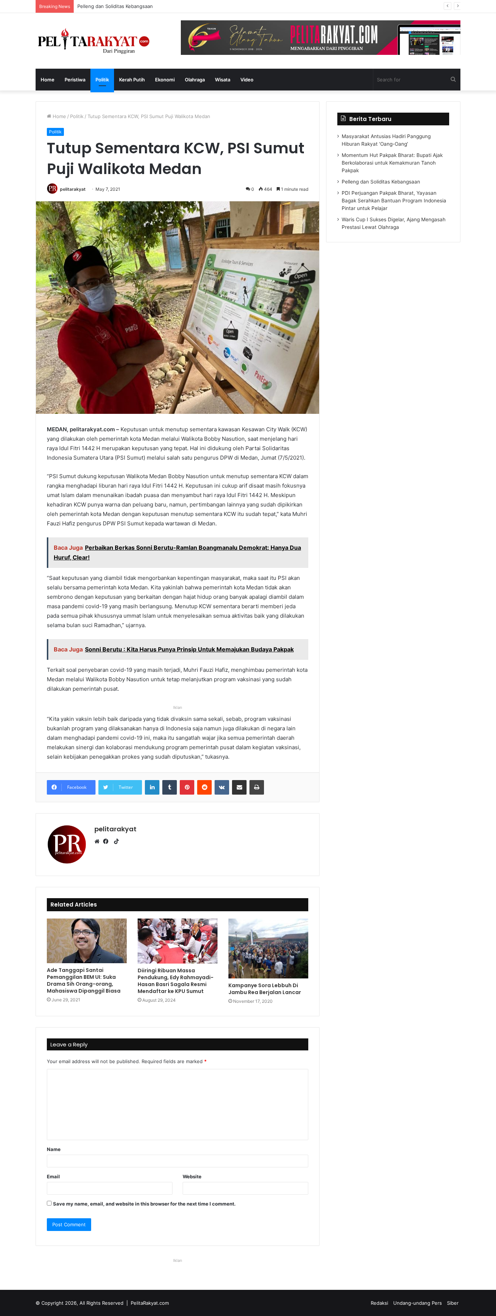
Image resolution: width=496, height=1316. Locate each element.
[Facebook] (107, 841)
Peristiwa (75, 79)
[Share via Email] (239, 787)
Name (54, 1149)
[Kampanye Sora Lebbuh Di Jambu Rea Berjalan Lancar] (268, 948)
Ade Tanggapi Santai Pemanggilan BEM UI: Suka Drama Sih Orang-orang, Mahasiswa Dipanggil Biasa (84, 980)
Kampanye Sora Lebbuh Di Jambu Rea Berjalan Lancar (264, 989)
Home (47, 79)
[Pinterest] (187, 787)
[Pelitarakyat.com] (103, 41)
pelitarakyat (73, 189)
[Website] (98, 841)
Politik (102, 79)
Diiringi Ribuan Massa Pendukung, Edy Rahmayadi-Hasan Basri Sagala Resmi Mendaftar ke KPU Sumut (176, 981)
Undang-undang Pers (417, 1303)
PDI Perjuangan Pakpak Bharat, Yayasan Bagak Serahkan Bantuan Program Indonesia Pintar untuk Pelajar (195, 6)
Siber (453, 1303)
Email (53, 1176)
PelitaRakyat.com (150, 1303)
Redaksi (379, 1303)
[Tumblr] (169, 787)
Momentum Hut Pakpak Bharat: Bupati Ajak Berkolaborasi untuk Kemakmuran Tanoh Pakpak (392, 162)
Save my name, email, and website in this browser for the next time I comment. (144, 1204)
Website (192, 1176)
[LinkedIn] (152, 787)
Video (246, 79)
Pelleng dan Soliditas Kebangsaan (381, 182)
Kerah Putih (132, 79)
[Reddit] (204, 787)
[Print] (256, 787)
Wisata (222, 79)
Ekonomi (165, 79)
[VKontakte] (222, 787)
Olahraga (195, 79)
